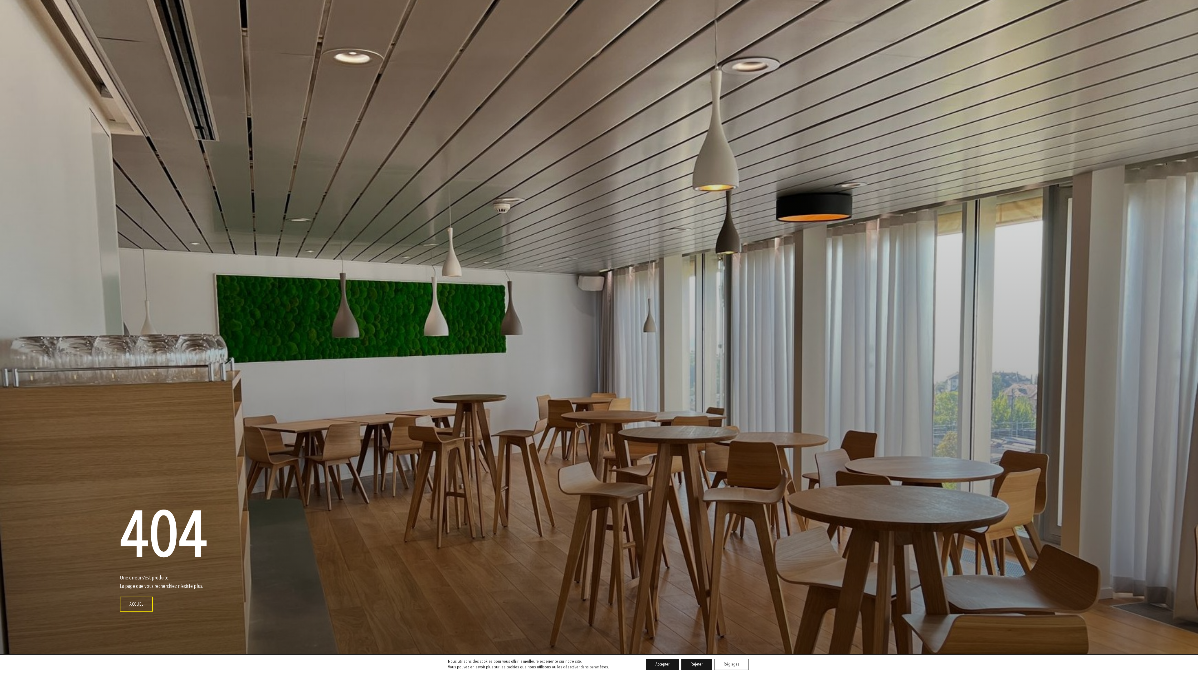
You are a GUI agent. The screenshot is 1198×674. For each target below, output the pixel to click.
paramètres (599, 667)
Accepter (662, 664)
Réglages (731, 664)
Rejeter (697, 664)
